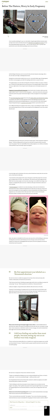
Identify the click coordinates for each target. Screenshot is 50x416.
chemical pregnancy (13, 187)
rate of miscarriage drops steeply (17, 98)
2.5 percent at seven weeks (26, 102)
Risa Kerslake (45, 36)
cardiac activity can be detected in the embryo (39, 98)
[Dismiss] (48, 406)
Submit (11, 407)
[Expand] (45, 406)
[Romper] (5, 1)
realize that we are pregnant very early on (36, 42)
